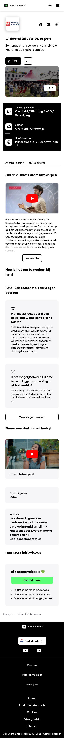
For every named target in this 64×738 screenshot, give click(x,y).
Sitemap (32, 725)
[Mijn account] (50, 5)
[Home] (14, 5)
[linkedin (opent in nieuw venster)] (48, 24)
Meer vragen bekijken (32, 417)
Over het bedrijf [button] (14, 162)
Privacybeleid (32, 719)
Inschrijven (32, 684)
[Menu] (58, 5)
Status (32, 698)
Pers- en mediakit (32, 674)
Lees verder (32, 258)
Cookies (32, 712)
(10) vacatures (37, 162)
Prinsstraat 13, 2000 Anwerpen (37, 142)
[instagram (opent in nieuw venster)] (56, 24)
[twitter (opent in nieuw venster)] (40, 24)
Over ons (32, 665)
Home (6, 614)
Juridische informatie (32, 705)
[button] (32, 198)
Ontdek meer (32, 580)
